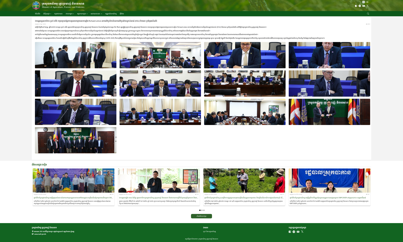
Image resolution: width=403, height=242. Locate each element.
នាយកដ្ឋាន (69, 14)
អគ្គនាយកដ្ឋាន (81, 14)
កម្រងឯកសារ (58, 14)
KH (363, 2)
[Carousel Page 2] (202, 210)
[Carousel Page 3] (204, 210)
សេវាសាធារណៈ (96, 14)
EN (367, 2)
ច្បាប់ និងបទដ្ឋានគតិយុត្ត (209, 231)
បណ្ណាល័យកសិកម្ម (111, 14)
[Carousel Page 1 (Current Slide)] (200, 210)
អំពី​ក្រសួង (46, 14)
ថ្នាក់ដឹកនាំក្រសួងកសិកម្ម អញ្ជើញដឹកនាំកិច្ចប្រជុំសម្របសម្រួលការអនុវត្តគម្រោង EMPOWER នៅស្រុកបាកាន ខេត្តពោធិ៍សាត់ (328, 198)
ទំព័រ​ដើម (37, 14)
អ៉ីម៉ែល (122, 14)
